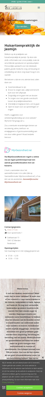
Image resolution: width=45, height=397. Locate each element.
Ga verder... (22, 26)
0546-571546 (12, 230)
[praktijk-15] (22, 221)
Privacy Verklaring (8, 382)
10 (28, 219)
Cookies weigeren (24, 393)
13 (33, 219)
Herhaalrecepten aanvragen (22, 20)
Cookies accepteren (24, 387)
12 (31, 219)
